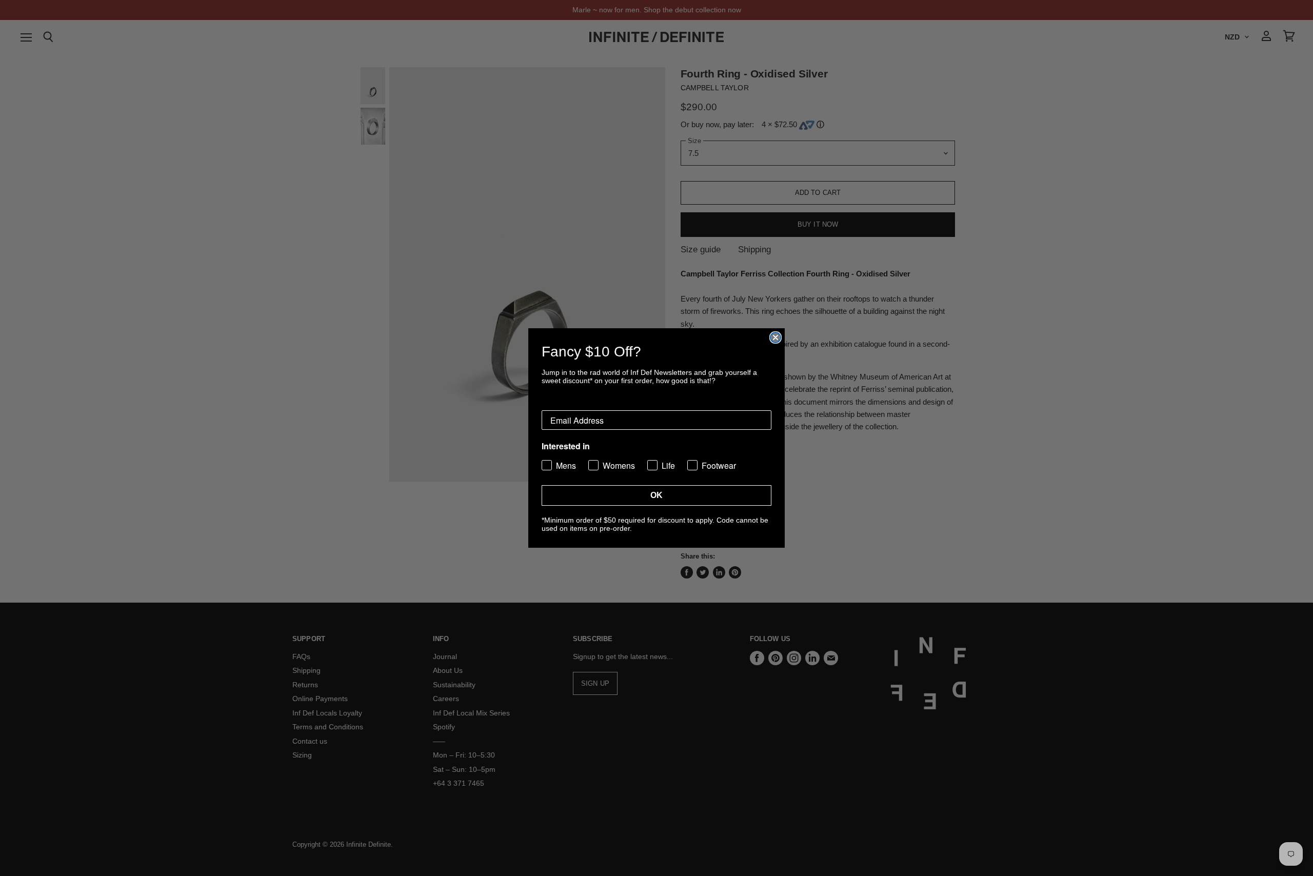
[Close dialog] (775, 337)
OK (656, 495)
